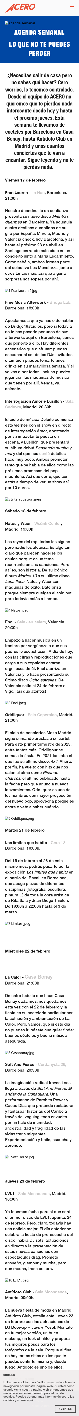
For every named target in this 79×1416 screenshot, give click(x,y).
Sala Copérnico (42, 714)
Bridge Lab (60, 302)
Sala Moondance (34, 1193)
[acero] (20, 8)
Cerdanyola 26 (51, 1064)
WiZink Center (47, 523)
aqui (30, 1400)
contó (44, 453)
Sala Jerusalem (31, 622)
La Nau (38, 192)
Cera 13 (58, 842)
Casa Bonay (38, 977)
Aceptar (65, 1409)
